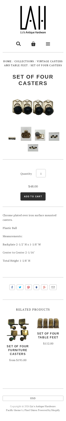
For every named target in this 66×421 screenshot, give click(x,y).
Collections (24, 61)
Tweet (20, 287)
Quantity (26, 174)
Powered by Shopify (48, 410)
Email (53, 287)
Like (12, 287)
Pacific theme (13, 410)
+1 (44, 287)
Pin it (28, 287)
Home (7, 61)
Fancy (36, 287)
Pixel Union (30, 410)
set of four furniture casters (18, 350)
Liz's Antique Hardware (43, 406)
